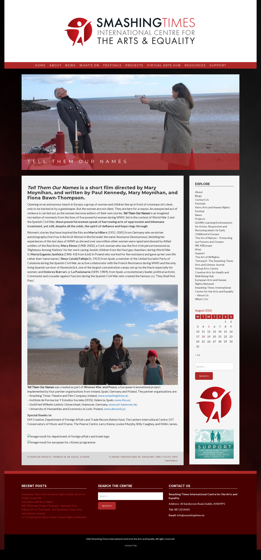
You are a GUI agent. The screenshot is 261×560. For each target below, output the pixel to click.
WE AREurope (203, 245)
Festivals (112, 65)
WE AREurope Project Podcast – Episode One (49, 505)
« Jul (197, 354)
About (55, 65)
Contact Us (202, 199)
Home (40, 65)
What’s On (89, 65)
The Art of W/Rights (207, 257)
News (70, 65)
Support (218, 65)
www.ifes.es (122, 400)
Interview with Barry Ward (37, 501)
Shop (198, 249)
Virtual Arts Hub (164, 65)
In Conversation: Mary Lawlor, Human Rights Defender (54, 517)
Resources (195, 65)
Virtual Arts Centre (206, 268)
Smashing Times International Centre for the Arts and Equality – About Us (214, 291)
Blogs (198, 195)
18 (203, 336)
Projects (134, 65)
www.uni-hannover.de (123, 404)
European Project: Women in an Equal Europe (58, 457)
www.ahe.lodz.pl (114, 409)
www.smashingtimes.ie (113, 395)
